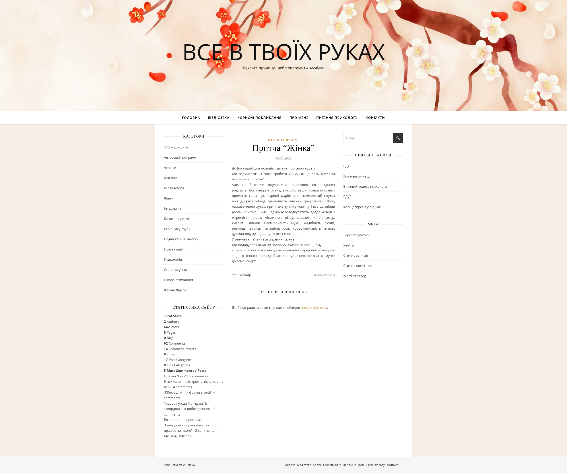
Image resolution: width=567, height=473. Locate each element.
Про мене (298, 117)
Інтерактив (173, 208)
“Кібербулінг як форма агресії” (188, 392)
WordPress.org (354, 276)
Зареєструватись (356, 235)
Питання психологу (337, 117)
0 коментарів (324, 275)
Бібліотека (218, 117)
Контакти (375, 117)
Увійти (348, 245)
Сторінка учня (175, 269)
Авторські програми (180, 157)
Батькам (170, 177)
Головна (191, 117)
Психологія (173, 259)
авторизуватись (314, 307)
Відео (168, 198)
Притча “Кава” (175, 376)
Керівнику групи (177, 229)
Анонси (170, 167)
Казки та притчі (176, 218)
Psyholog (244, 275)
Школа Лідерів (176, 290)
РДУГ (347, 166)
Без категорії (174, 188)
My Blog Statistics (177, 436)
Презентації (173, 249)
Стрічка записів (355, 255)
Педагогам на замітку (181, 239)
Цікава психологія (178, 280)
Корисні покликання (259, 117)
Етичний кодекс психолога (365, 186)
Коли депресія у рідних (362, 207)
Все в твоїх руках (283, 51)
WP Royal (189, 465)
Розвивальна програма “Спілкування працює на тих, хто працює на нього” (190, 425)
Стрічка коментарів (359, 265)
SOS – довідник (176, 147)
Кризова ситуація (357, 176)
